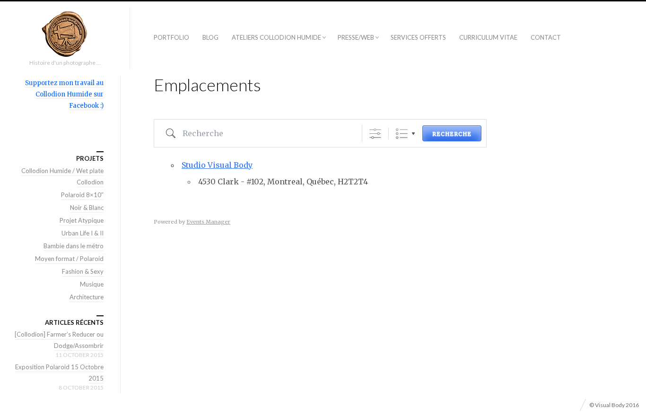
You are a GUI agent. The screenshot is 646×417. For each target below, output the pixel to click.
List (402, 133)
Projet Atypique (82, 220)
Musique (92, 284)
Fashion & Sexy (83, 271)
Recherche (451, 133)
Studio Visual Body (217, 165)
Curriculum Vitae (488, 37)
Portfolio (171, 37)
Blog (210, 37)
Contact (546, 37)
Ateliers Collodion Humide (276, 37)
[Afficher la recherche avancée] (375, 133)
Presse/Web (356, 37)
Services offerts (418, 37)
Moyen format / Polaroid (69, 258)
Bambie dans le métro (74, 246)
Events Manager (208, 221)
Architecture (87, 297)
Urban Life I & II (82, 233)
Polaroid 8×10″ (82, 195)
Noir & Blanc (87, 207)
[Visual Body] (64, 34)
